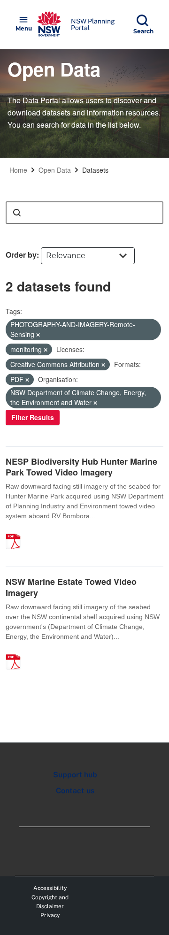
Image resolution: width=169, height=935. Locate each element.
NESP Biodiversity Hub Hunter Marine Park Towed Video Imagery (81, 466)
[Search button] (17, 212)
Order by (21, 254)
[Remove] (38, 334)
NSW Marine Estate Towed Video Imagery (71, 586)
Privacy (50, 915)
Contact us (75, 790)
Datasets (95, 170)
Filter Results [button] (32, 417)
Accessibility (50, 888)
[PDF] (16, 531)
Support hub (75, 774)
